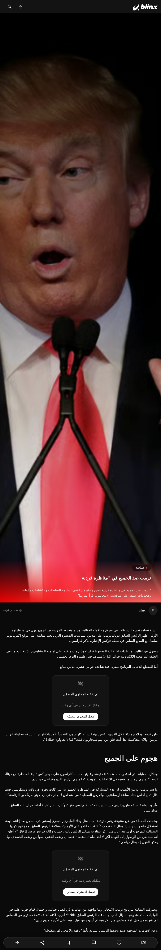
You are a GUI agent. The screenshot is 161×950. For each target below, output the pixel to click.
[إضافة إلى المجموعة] (68, 942)
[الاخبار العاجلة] (20, 6)
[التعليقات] (94, 942)
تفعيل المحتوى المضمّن (80, 716)
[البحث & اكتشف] (9, 6)
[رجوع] (17, 942)
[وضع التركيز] (143, 942)
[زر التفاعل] (119, 942)
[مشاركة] (43, 942)
